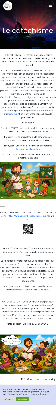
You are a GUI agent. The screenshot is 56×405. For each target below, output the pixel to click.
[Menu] (50, 6)
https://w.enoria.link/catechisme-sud (27, 215)
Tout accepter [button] (22, 399)
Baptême (12, 113)
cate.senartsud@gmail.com (28, 149)
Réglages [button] (9, 399)
